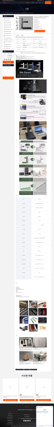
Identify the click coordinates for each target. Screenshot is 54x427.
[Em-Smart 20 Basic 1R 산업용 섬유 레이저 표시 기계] (43, 387)
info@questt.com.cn (41, 0)
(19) (7, 44)
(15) (8, 42)
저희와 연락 (32, 2)
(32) (7, 33)
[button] (17, 29)
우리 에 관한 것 (28, 2)
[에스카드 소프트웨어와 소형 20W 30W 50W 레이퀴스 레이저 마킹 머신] (26, 23)
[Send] (52, 426)
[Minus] (51, 407)
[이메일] (10, 59)
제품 (23, 2)
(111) (7, 20)
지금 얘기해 (8, 62)
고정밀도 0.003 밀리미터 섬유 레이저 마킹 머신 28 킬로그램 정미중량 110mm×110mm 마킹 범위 (10, 396)
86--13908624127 (48, 0)
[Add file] (37, 426)
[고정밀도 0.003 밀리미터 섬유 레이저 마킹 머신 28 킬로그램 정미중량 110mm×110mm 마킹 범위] (10, 387)
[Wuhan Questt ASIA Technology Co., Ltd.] (5, 3)
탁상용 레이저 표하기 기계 (19, 369)
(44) (7, 27)
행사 (36, 2)
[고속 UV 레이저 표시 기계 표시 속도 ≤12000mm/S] (27, 387)
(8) (7, 48)
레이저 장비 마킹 (27, 369)
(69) (8, 29)
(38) (7, 31)
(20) (8, 36)
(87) (7, 22)
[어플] (8, 59)
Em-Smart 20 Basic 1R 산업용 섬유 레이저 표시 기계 (43, 396)
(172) (7, 18)
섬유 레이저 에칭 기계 (33, 369)
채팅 (48, 2)
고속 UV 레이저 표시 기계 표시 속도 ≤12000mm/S (25, 396)
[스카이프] (6, 59)
